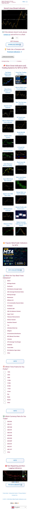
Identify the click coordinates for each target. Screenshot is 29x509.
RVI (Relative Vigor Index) (13, 350)
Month (9, 399)
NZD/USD (9, 438)
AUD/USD (9, 435)
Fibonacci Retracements (13, 317)
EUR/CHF (9, 443)
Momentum (10, 297)
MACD (8, 280)
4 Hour (9, 391)
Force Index (10, 347)
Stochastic (10, 286)
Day (8, 394)
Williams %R (10, 300)
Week (8, 397)
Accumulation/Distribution (14, 333)
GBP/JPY (9, 449)
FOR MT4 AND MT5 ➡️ (15, 484)
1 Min (8, 372)
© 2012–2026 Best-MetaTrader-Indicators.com (14, 499)
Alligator (9, 331)
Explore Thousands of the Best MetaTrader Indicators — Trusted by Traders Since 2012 (9, 2)
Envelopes (10, 305)
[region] (15, 476)
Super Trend (10, 314)
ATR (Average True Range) (14, 342)
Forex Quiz (5, 493)
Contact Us (14, 495)
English (17, 507)
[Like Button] (13, 38)
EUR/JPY (9, 446)
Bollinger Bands (11, 283)
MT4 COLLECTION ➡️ (15, 270)
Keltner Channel (11, 319)
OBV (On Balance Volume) (14, 311)
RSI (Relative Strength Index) (14, 289)
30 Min (9, 386)
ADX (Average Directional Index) (15, 292)
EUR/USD (9, 421)
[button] (3, 476)
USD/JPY (9, 424)
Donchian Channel (12, 322)
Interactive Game (13, 493)
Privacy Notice (22, 493)
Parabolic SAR (11, 308)
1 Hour (9, 388)
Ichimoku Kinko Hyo (12, 328)
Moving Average (11, 294)
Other (8, 353)
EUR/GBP (9, 441)
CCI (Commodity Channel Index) (15, 303)
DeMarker (9, 344)
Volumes (9, 339)
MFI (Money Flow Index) (13, 336)
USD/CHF (9, 430)
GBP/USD (9, 427)
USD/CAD (9, 432)
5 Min (8, 377)
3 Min (8, 374)
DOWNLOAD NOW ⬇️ (14, 44)
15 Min (9, 383)
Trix (8, 325)
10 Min (9, 380)
